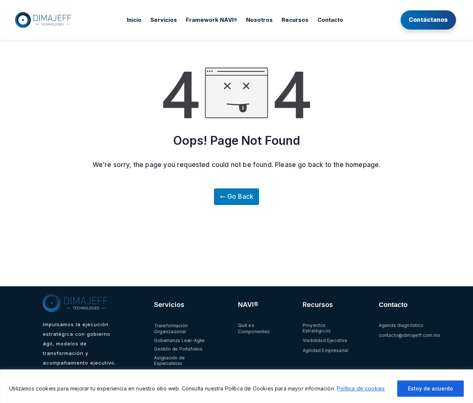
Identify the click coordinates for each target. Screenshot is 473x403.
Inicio (134, 19)
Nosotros (259, 19)
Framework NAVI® (211, 19)
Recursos (295, 19)
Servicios (163, 19)
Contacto (330, 19)
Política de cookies (361, 388)
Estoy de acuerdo (430, 388)
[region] (236, 386)
